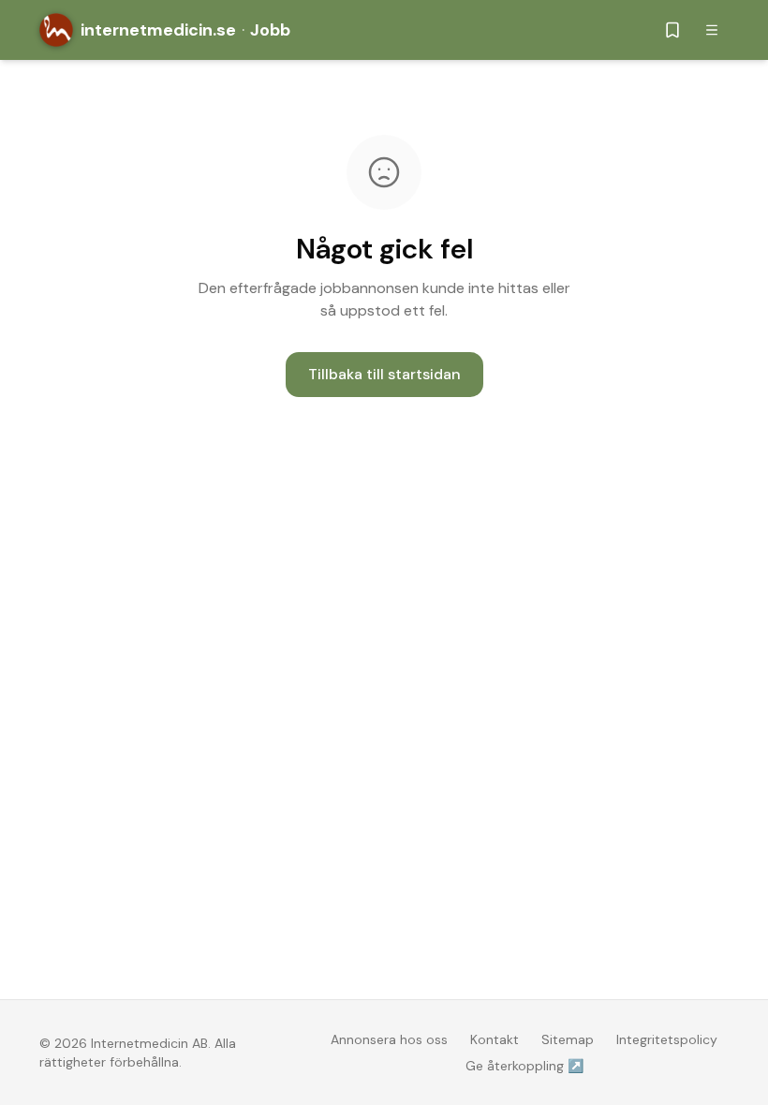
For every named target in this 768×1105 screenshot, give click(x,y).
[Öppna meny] (712, 30)
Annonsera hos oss (389, 1039)
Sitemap (567, 1039)
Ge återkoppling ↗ (524, 1065)
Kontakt (494, 1039)
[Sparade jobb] (672, 30)
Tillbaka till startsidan (384, 374)
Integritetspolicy (666, 1039)
